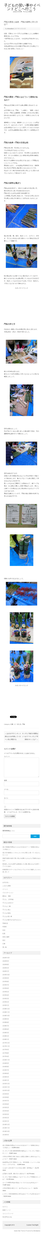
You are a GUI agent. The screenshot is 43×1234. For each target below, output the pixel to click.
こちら (13, 830)
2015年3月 (6, 1114)
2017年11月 (6, 1046)
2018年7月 (6, 1025)
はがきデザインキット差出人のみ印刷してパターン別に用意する (13, 736)
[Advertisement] (21, 302)
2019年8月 (6, 981)
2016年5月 (6, 1077)
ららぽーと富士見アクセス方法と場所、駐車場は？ (18, 1168)
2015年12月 (6, 1083)
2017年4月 (6, 1056)
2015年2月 (6, 1117)
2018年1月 (6, 1039)
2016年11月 (6, 1060)
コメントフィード (8, 1213)
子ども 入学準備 (8, 899)
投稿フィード (7, 1210)
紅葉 (4, 933)
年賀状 (5, 926)
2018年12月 (6, 1008)
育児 (4, 940)
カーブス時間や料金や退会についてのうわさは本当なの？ (20, 1182)
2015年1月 (6, 1121)
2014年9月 (6, 1134)
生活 (4, 930)
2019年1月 (6, 1005)
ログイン (5, 1206)
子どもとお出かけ (8, 902)
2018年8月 (6, 1022)
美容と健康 (6, 937)
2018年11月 (6, 1012)
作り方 (19, 724)
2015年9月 (6, 1094)
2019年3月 (6, 998)
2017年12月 (6, 1043)
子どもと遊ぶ (7, 909)
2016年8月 (6, 1066)
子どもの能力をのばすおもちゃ (12, 920)
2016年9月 (6, 1063)
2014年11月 (6, 1128)
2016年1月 (6, 1080)
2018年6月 (6, 1029)
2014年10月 (6, 1131)
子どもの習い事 (7, 916)
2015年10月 (6, 1090)
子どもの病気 (7, 913)
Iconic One (17, 1230)
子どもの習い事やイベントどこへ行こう (22, 7)
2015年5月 (6, 1107)
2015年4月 (6, 1111)
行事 (11, 724)
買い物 (5, 947)
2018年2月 (6, 1036)
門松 (23, 724)
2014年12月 (6, 1124)
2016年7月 (6, 1070)
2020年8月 (6, 964)
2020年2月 (6, 968)
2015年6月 (6, 1104)
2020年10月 (6, 957)
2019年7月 (6, 985)
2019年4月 (6, 995)
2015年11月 (6, 1087)
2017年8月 (6, 1053)
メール (6, 789)
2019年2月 (6, 1002)
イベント (5, 889)
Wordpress (37, 1230)
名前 (5, 780)
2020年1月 (6, 971)
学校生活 (5, 923)
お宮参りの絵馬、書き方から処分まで (14, 1173)
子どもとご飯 (7, 906)
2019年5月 (6, 991)
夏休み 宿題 (7, 896)
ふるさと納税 (7, 885)
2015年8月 (6, 1097)
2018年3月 (6, 1032)
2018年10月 (6, 1015)
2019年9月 (6, 978)
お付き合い (6, 882)
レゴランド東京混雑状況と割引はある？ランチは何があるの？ (21, 1194)
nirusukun (10, 28)
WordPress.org (7, 1217)
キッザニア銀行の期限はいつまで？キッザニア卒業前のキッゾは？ (30, 736)
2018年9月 (6, 1019)
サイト (6, 798)
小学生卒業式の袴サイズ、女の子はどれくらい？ (17, 1188)
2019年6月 (6, 988)
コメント (7, 756)
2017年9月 (6, 1049)
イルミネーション (8, 892)
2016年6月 (6, 1073)
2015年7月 (6, 1100)
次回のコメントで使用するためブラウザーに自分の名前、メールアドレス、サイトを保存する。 (21, 811)
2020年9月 (6, 961)
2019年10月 (6, 974)
